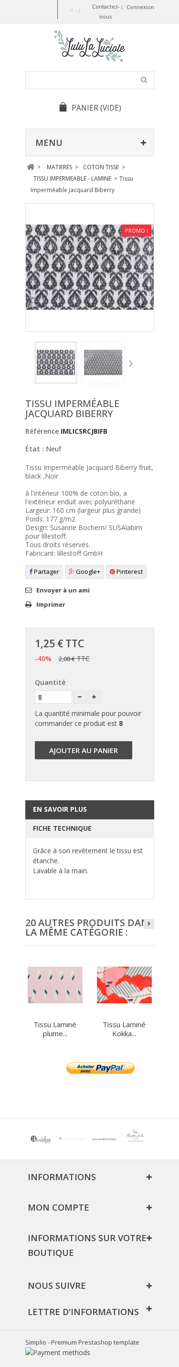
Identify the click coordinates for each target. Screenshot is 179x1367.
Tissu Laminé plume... (54, 1029)
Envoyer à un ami (63, 590)
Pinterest (129, 571)
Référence (42, 431)
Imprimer (50, 604)
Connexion (140, 6)
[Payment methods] (57, 1352)
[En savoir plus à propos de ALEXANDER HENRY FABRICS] (104, 1139)
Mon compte (58, 1207)
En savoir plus (60, 809)
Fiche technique (62, 828)
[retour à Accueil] (31, 167)
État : (34, 448)
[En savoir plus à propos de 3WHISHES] (41, 1139)
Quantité (50, 682)
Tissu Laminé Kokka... (124, 1029)
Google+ (87, 571)
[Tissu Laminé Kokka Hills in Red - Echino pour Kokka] (124, 985)
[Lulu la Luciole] (89, 46)
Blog (74, 8)
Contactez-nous (106, 11)
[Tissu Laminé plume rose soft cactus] (55, 985)
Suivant (131, 364)
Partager (45, 571)
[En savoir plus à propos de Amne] (135, 1139)
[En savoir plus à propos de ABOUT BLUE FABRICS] (72, 1139)
